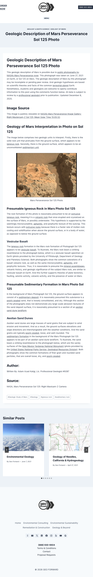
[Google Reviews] (65, 536)
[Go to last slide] (7, 450)
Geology (34, 397)
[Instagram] (51, 536)
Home (18, 523)
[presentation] (23, 437)
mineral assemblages (74, 266)
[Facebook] (46, 536)
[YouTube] (61, 536)
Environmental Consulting (35, 523)
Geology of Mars (58, 29)
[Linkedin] (42, 536)
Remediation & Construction (36, 527)
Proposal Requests (46, 555)
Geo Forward (14, 461)
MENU (46, 18)
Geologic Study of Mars (17, 397)
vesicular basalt (28, 249)
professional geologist (29, 95)
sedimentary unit (30, 147)
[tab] (41, 478)
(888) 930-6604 (85, 7)
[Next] (86, 450)
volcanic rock (41, 217)
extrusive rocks (33, 227)
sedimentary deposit (29, 297)
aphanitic (38, 224)
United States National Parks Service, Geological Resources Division (44, 349)
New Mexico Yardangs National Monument (43, 346)
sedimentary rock (62, 397)
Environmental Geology (20, 456)
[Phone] (28, 536)
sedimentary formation (18, 336)
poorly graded (13, 300)
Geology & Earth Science (38, 29)
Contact (46, 551)
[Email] (32, 536)
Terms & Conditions (46, 548)
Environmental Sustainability (64, 523)
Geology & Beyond (61, 527)
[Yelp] (56, 536)
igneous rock (13, 144)
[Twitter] (37, 536)
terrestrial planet (61, 85)
